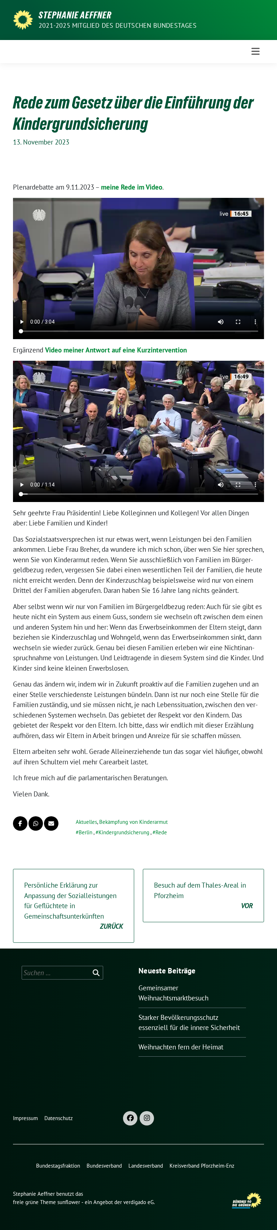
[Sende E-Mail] (51, 823)
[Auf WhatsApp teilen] (35, 823)
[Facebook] (130, 1118)
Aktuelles (86, 821)
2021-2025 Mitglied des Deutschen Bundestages (118, 25)
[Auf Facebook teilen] (20, 823)
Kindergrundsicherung (123, 832)
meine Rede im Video (131, 187)
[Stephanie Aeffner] (23, 19)
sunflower (68, 1202)
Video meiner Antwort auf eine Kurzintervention (116, 350)
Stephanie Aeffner (75, 15)
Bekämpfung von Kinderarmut (133, 821)
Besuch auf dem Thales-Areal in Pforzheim (203, 895)
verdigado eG (138, 1202)
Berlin (85, 832)
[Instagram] (147, 1118)
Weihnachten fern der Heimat (180, 1047)
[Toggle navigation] (255, 51)
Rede (161, 832)
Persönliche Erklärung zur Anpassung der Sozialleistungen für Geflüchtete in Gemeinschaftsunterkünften (73, 906)
